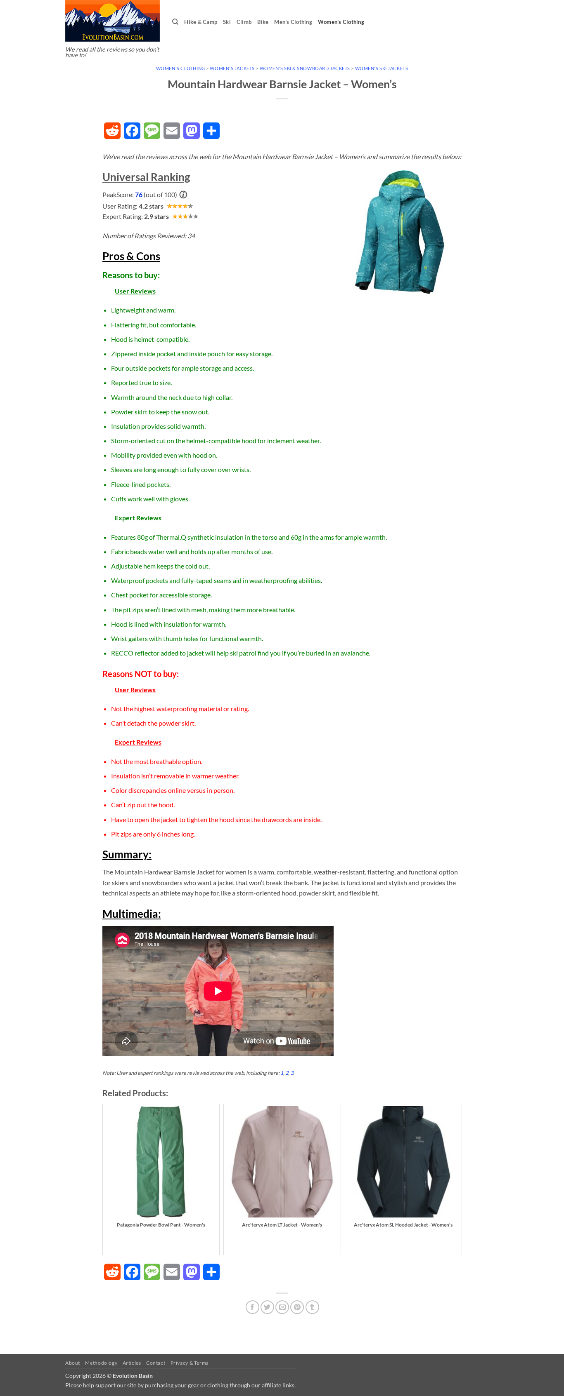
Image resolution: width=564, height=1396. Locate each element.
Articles (132, 1363)
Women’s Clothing (341, 22)
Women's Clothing (180, 68)
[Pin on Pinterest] (297, 1307)
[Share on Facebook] (252, 1307)
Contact (155, 1363)
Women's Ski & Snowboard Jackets (305, 68)
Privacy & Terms (190, 1363)
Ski (227, 22)
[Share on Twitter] (267, 1307)
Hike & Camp (200, 22)
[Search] (175, 22)
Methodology (101, 1363)
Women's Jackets (232, 68)
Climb (244, 22)
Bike (262, 22)
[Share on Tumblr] (312, 1307)
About (72, 1363)
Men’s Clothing (293, 22)
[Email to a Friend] (282, 1307)
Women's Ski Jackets (381, 68)
